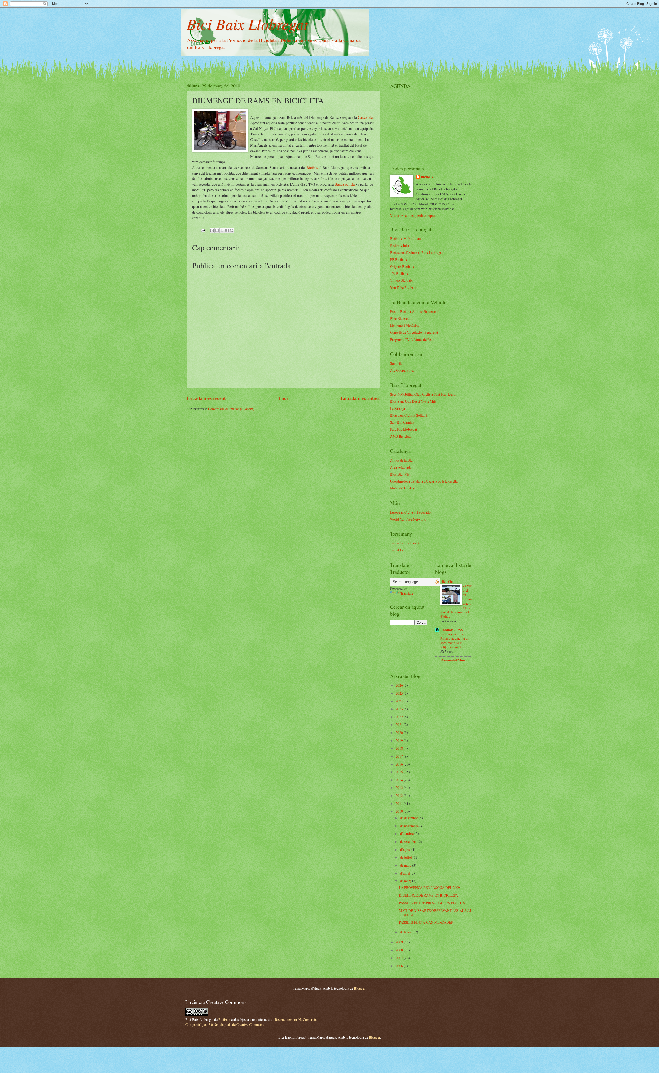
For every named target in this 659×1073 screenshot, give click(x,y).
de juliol (406, 857)
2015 (400, 771)
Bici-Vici (447, 581)
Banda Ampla (345, 184)
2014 (400, 779)
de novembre (409, 825)
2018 (400, 748)
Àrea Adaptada (400, 467)
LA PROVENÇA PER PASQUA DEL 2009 (429, 887)
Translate (406, 593)
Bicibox (312, 167)
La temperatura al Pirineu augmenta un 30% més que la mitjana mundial (454, 640)
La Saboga (397, 408)
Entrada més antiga (360, 398)
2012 (400, 795)
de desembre (409, 817)
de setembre (409, 841)
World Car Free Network (408, 519)
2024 (400, 700)
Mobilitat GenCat (402, 488)
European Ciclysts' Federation (411, 512)
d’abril (405, 873)
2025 (400, 693)
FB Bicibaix (398, 259)
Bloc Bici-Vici (400, 474)
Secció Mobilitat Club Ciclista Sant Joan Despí (423, 394)
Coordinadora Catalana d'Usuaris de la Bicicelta (424, 481)
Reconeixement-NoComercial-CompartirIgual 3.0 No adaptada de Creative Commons (252, 1022)
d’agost (405, 849)
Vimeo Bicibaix (401, 280)
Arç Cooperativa (402, 370)
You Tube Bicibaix (403, 287)
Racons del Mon (452, 660)
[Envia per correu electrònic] (212, 230)
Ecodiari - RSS (451, 629)
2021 (400, 724)
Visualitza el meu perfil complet (413, 215)
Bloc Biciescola (401, 318)
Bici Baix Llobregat (247, 23)
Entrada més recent (206, 398)
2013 (400, 787)
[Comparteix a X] (221, 230)
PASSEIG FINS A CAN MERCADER (426, 922)
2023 (400, 708)
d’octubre (407, 833)
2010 (400, 811)
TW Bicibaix (399, 273)
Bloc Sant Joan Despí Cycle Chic (413, 401)
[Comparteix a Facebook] (226, 230)
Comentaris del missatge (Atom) (231, 408)
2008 (400, 950)
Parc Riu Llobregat (403, 429)
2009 (400, 942)
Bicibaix (427, 177)
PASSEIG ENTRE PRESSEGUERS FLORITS (432, 902)
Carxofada (365, 117)
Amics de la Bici (401, 460)
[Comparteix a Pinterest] (231, 230)
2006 (400, 965)
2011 (400, 803)
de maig (406, 865)
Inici (283, 398)
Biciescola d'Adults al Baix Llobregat (416, 252)
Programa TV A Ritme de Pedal (412, 339)
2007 (400, 957)
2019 (400, 740)
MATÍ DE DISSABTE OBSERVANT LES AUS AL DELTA (435, 912)
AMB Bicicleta (400, 436)
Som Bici (396, 363)
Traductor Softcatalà (404, 543)
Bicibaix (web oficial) (405, 238)
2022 (400, 716)
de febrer (407, 932)
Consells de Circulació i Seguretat (414, 332)
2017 (400, 756)
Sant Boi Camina (402, 422)
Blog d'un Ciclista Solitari (408, 415)
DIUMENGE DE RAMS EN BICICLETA (428, 895)
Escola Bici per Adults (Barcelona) (414, 311)
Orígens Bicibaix (402, 266)
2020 (400, 732)
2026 (400, 685)
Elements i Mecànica (404, 325)
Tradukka (396, 550)
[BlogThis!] (217, 230)
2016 (400, 764)
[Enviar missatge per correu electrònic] (202, 229)
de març (406, 880)
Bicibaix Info (399, 245)
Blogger (359, 988)
